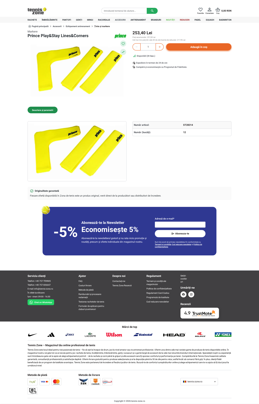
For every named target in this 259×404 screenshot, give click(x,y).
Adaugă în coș (198, 47)
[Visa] (44, 381)
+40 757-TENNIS (43, 281)
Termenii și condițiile (163, 244)
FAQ (80, 281)
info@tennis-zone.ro (43, 289)
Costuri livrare (85, 285)
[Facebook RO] (183, 294)
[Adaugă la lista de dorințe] (123, 44)
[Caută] (152, 11)
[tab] (43, 110)
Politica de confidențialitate (159, 288)
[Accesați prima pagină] (37, 10)
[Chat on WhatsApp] (41, 301)
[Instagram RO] (191, 294)
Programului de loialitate (157, 297)
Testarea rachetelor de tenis (91, 301)
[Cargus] (95, 381)
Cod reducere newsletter (181, 244)
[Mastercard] (56, 381)
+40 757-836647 (44, 2)
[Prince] (121, 36)
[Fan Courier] (83, 381)
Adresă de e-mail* (164, 218)
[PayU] (32, 381)
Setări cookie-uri (183, 278)
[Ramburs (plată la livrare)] (32, 390)
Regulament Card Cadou (157, 293)
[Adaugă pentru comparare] (123, 52)
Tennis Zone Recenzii (122, 285)
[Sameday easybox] (107, 381)
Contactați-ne (118, 281)
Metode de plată (86, 290)
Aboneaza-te (182, 233)
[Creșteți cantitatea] (160, 46)
